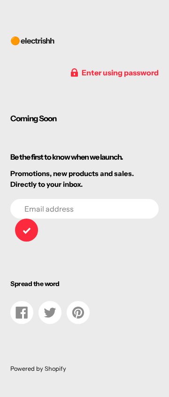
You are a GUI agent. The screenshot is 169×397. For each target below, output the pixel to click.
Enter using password (120, 72)
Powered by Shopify (38, 368)
